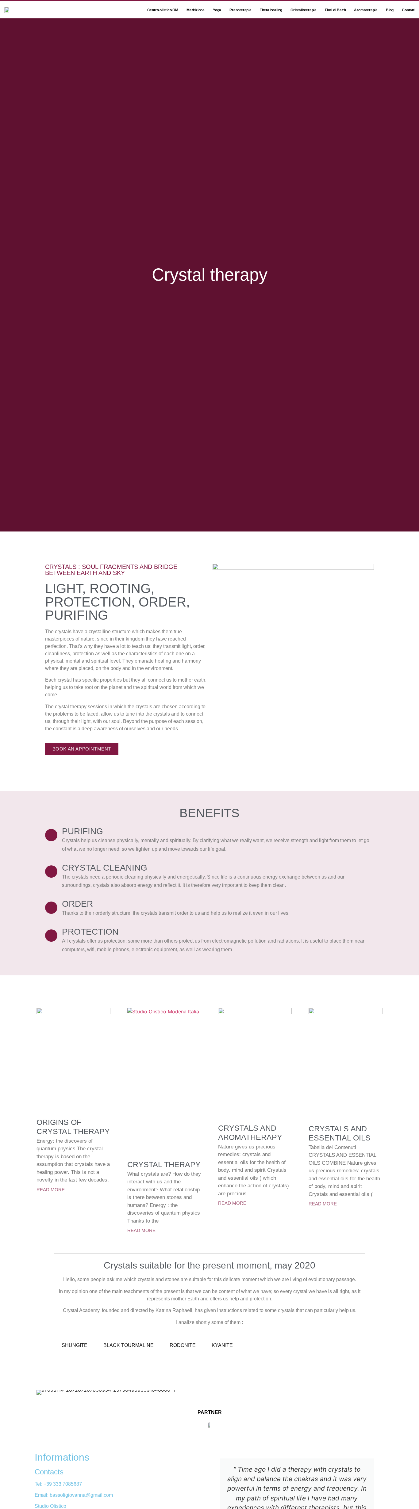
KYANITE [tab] (222, 1345)
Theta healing (271, 10)
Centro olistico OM (162, 10)
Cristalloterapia (303, 10)
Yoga (217, 10)
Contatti (408, 10)
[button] (293, 609)
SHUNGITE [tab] (74, 1345)
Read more (51, 1189)
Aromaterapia (366, 10)
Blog (390, 10)
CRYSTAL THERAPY (164, 1164)
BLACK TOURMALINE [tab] (128, 1345)
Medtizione (195, 10)
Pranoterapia (240, 10)
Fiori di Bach (335, 10)
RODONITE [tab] (183, 1345)
